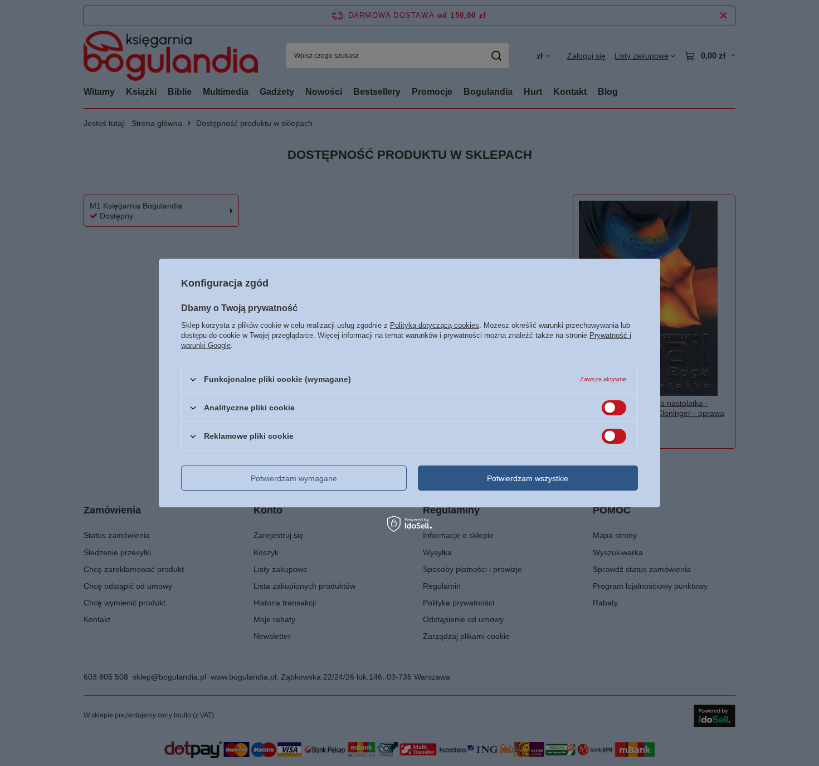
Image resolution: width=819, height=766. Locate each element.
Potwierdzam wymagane (294, 477)
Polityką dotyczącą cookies (434, 325)
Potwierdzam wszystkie (527, 477)
